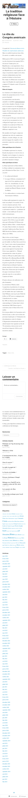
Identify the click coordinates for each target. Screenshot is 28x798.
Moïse (21, 540)
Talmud (11, 547)
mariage (19, 537)
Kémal (19, 534)
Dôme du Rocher (20, 521)
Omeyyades (22, 543)
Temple (14, 547)
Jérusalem (5, 534)
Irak (19, 528)
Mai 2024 (4, 599)
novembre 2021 (6, 674)
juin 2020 (4, 717)
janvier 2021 (5, 699)
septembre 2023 (6, 620)
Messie (15, 540)
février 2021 (5, 697)
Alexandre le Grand (19, 513)
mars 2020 (5, 725)
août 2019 (4, 743)
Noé (16, 543)
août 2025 (4, 569)
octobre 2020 (5, 707)
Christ (7, 518)
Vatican (20, 547)
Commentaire (19, 396)
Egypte (3, 524)
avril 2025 (4, 576)
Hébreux (9, 528)
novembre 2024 (6, 587)
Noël (18, 542)
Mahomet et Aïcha (7, 450)
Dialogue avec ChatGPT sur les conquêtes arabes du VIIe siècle (11, 483)
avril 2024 (4, 602)
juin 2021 (4, 687)
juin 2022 (4, 656)
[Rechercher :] (10, 435)
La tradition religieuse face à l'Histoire (14, 15)
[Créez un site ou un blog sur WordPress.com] (14, 792)
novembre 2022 (6, 643)
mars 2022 (5, 664)
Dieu (16, 521)
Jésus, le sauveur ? (7, 462)
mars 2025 (5, 579)
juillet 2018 (5, 776)
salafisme (22, 545)
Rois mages (14, 545)
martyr (11, 540)
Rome (18, 545)
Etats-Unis (11, 353)
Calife (18, 516)
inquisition (13, 528)
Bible (16, 516)
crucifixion (9, 521)
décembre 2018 (6, 764)
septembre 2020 (6, 710)
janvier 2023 (5, 638)
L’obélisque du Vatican (9, 366)
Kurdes (16, 534)
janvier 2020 (5, 730)
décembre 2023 (6, 612)
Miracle (18, 540)
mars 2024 (5, 604)
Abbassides (4, 513)
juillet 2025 (5, 571)
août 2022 (4, 651)
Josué (10, 531)
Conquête (15, 518)
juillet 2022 (5, 653)
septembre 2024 (6, 592)
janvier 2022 (5, 669)
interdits (16, 528)
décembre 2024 (6, 584)
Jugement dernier (14, 531)
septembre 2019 (6, 740)
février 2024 (5, 607)
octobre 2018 (5, 769)
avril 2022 (4, 661)
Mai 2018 (4, 781)
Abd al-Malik (9, 513)
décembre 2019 (6, 733)
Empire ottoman (8, 523)
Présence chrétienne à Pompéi (11, 477)
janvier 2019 (5, 761)
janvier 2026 (5, 561)
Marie (22, 538)
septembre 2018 (6, 771)
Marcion (16, 538)
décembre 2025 (6, 563)
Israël (4, 531)
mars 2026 (5, 556)
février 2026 (5, 558)
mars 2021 (5, 694)
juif (19, 531)
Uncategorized (8, 40)
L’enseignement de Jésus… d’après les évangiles (12, 456)
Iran (21, 528)
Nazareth (12, 542)
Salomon (3, 547)
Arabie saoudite (12, 516)
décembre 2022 (6, 640)
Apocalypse (4, 516)
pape (3, 545)
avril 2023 (4, 630)
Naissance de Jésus (6, 543)
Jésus (12, 534)
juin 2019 (4, 748)
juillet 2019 (5, 746)
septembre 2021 (6, 679)
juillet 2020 (5, 715)
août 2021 (4, 681)
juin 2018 (4, 779)
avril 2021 (4, 692)
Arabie (8, 516)
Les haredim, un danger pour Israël (12, 494)
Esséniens (20, 524)
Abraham (13, 514)
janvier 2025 (5, 581)
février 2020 (5, 728)
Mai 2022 (4, 658)
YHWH (23, 547)
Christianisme (11, 518)
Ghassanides (5, 528)
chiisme (21, 516)
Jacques (8, 531)
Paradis (6, 545)
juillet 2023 (5, 625)
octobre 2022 (5, 646)
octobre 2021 (5, 676)
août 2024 (4, 594)
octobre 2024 (5, 589)
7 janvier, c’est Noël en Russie (16, 369)
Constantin (20, 518)
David (13, 521)
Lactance (22, 534)
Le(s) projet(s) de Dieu (9, 489)
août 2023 (4, 623)
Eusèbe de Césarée (6, 526)
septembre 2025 (6, 566)
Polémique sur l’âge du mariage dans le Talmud (13, 445)
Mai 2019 (4, 751)
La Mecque (4, 538)
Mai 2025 (4, 574)
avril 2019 (4, 753)
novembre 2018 (6, 766)
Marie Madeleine (5, 540)
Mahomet (11, 537)
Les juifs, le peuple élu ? (9, 467)
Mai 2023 (4, 628)
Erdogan (15, 524)
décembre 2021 (6, 671)
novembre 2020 (6, 705)
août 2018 (4, 774)
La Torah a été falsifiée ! (9, 472)
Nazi (14, 542)
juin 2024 (4, 597)
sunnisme (7, 547)
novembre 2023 (6, 615)
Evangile (12, 526)
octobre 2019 (5, 738)
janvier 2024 (5, 610)
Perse (9, 545)
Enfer (12, 523)
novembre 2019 (6, 735)
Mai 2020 (4, 720)
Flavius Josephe (19, 526)
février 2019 (5, 758)
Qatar (11, 545)
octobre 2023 (5, 617)
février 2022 (5, 666)
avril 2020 (4, 723)
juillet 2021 (5, 684)
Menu (15, 24)
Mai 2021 (4, 689)
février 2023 (5, 635)
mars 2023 (5, 633)
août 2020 (4, 712)
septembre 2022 (6, 648)
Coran (4, 521)
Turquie (17, 547)
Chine (3, 518)
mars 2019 (5, 756)
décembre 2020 (6, 702)
